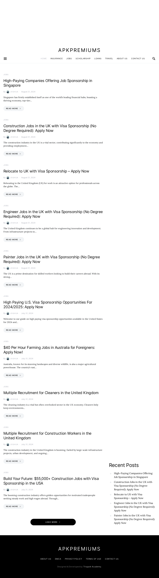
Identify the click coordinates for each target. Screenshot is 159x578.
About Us (122, 58)
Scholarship (83, 58)
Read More (12, 108)
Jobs (69, 58)
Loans (98, 58)
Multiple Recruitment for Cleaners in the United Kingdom (50, 392)
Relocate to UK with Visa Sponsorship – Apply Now (46, 171)
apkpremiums (79, 50)
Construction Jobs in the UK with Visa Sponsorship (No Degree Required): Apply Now (49, 128)
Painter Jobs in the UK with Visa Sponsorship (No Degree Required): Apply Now (134, 519)
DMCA (58, 559)
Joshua (14, 92)
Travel (109, 58)
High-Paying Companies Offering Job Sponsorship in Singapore (133, 475)
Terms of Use (93, 559)
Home (44, 58)
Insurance (56, 58)
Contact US (138, 58)
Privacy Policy (73, 559)
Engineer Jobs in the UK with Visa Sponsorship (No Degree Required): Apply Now (134, 506)
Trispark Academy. (92, 566)
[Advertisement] (79, 21)
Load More (51, 522)
